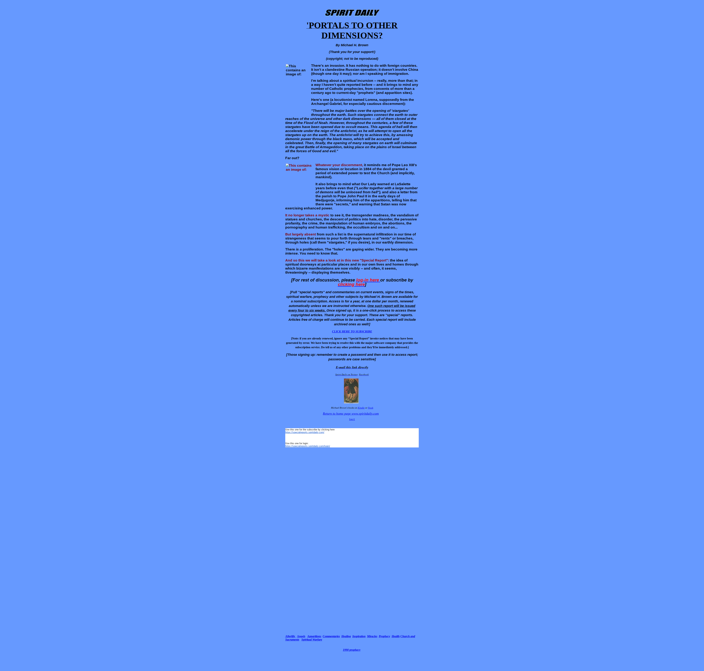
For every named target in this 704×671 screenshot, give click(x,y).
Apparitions (314, 636)
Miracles (372, 636)
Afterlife (290, 636)
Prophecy (384, 636)
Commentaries (331, 636)
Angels (301, 636)
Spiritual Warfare (311, 639)
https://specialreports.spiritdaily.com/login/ (307, 446)
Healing (346, 636)
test (352, 419)
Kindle (361, 407)
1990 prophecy (351, 649)
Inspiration (359, 636)
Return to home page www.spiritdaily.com (351, 413)
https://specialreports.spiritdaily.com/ (304, 432)
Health (396, 636)
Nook (370, 407)
